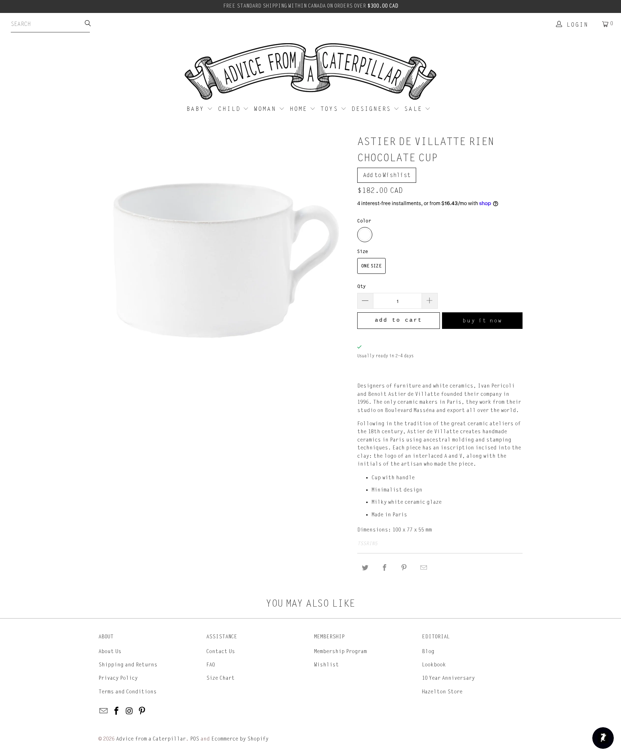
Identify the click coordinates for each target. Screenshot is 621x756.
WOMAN (266, 109)
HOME (300, 109)
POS (194, 739)
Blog (428, 651)
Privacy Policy (118, 678)
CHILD (230, 109)
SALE (414, 109)
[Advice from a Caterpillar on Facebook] (116, 711)
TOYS (331, 109)
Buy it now (482, 320)
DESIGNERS (372, 109)
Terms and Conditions (127, 692)
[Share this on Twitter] (365, 568)
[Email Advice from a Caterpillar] (103, 711)
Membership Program (340, 651)
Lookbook (434, 665)
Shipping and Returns (127, 665)
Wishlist (326, 665)
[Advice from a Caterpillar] (310, 72)
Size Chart (220, 678)
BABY (197, 109)
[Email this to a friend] (424, 568)
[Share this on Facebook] (384, 568)
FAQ (210, 665)
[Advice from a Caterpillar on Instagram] (129, 711)
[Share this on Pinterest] (404, 568)
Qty (361, 286)
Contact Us (220, 651)
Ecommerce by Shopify (239, 739)
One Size (371, 266)
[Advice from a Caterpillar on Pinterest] (142, 711)
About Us (109, 651)
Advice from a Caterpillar (151, 739)
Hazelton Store (442, 692)
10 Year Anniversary (448, 678)
